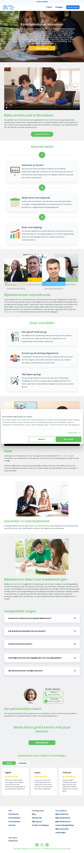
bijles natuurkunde (11, 312)
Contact (12, 825)
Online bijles (60, 832)
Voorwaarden (14, 821)
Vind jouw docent (42, 134)
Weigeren (41, 439)
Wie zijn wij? (37, 818)
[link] (8, 7)
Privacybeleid (14, 818)
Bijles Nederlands (62, 818)
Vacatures (13, 841)
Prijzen (49, 7)
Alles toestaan (69, 439)
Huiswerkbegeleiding (64, 825)
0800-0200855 (43, 2)
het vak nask (65, 456)
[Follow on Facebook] (37, 845)
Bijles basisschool (62, 821)
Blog (34, 814)
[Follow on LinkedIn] (47, 845)
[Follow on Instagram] (42, 845)
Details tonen (73, 433)
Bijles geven (37, 821)
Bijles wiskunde (61, 814)
